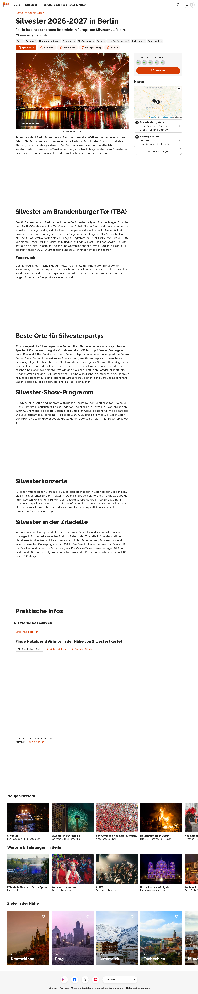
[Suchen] (178, 5)
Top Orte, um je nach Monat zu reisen (64, 4)
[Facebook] (74, 979)
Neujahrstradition (48, 41)
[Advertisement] (72, 178)
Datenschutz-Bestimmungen (109, 988)
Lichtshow (137, 41)
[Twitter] (85, 979)
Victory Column (58, 649)
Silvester (67, 41)
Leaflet (153, 117)
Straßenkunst (85, 41)
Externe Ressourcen (35, 623)
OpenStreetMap (165, 117)
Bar (18, 41)
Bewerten (69, 47)
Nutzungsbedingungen (138, 988)
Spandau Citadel (84, 649)
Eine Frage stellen (27, 631)
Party (99, 41)
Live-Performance (117, 41)
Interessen (31, 4)
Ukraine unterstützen (82, 988)
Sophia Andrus (35, 741)
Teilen (114, 47)
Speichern (28, 47)
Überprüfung (93, 47)
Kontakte (64, 988)
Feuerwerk (153, 41)
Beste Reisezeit (30, 12)
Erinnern (161, 70)
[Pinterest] (95, 979)
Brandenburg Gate (31, 649)
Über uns (53, 988)
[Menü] (189, 5)
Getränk (30, 41)
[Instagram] (64, 979)
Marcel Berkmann (74, 131)
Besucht (49, 47)
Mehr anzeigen (160, 151)
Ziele (17, 4)
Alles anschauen (31, 123)
